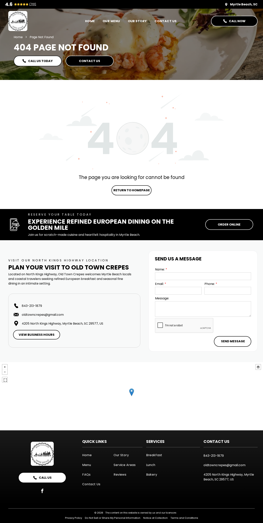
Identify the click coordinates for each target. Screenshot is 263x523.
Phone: (209, 284)
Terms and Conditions (184, 518)
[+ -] (131, 396)
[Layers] (258, 366)
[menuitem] (90, 21)
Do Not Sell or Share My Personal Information (112, 518)
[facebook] (42, 491)
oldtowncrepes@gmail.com (43, 314)
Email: (159, 284)
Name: (160, 269)
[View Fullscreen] (4, 379)
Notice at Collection (155, 518)
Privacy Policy (73, 518)
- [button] (4, 371)
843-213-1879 (32, 306)
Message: (162, 298)
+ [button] (4, 366)
